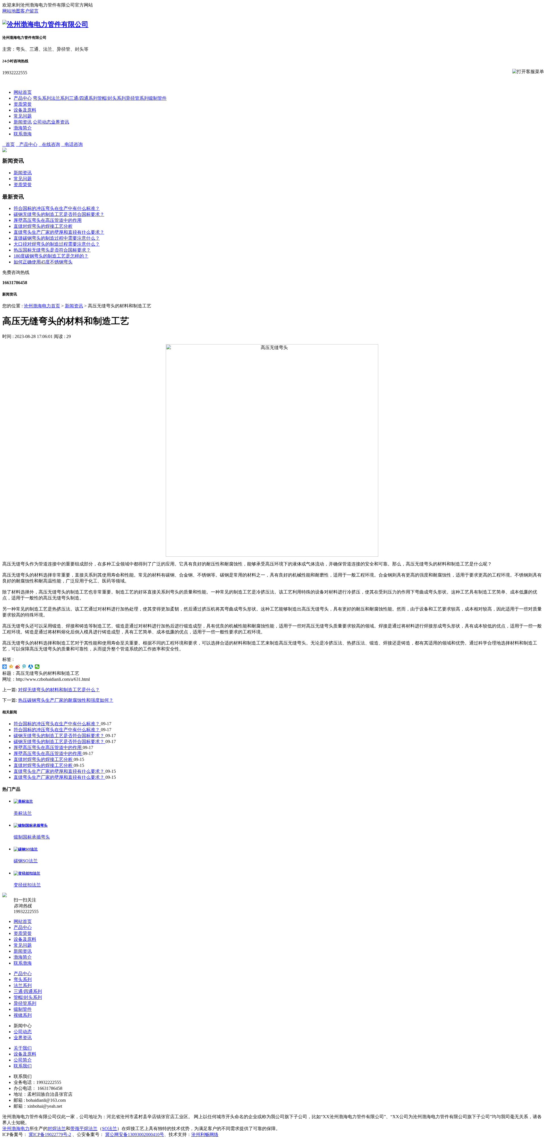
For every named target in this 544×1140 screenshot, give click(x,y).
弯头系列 (42, 98)
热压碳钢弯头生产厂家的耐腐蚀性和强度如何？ (65, 700)
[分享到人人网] (30, 666)
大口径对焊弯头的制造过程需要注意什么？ (57, 244)
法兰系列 (60, 98)
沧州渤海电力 (15, 1128)
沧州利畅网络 (204, 1134)
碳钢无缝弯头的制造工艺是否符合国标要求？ (59, 214)
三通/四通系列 (83, 98)
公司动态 (42, 122)
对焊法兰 (57, 1128)
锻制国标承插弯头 (32, 837)
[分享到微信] (37, 666)
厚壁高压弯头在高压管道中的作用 (48, 220)
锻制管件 (157, 98)
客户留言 (29, 10)
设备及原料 (25, 110)
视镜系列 (23, 1015)
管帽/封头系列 (111, 98)
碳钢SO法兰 (26, 860)
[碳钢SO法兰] (26, 849)
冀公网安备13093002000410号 (134, 1134)
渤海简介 (23, 128)
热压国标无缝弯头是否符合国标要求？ (52, 250)
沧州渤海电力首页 (42, 305)
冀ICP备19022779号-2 (50, 1134)
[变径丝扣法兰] (27, 873)
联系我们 (23, 1066)
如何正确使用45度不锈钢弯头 (43, 262)
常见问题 (23, 116)
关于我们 (23, 1048)
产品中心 (23, 98)
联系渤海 (23, 133)
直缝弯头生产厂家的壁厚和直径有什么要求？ (59, 232)
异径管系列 (137, 98)
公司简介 (23, 1060)
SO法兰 (109, 1128)
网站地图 (11, 10)
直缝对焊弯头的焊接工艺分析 (43, 226)
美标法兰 (23, 813)
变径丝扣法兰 (27, 884)
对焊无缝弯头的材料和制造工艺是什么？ (59, 689)
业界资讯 (60, 122)
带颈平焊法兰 (83, 1128)
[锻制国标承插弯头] (31, 825)
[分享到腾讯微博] (24, 666)
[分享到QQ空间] (11, 666)
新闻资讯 (23, 122)
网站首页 (23, 92)
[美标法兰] (23, 801)
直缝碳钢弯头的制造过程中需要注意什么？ (57, 238)
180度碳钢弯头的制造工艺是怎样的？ (51, 256)
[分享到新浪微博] (17, 666)
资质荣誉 (23, 104)
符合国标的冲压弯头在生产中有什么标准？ (57, 208)
